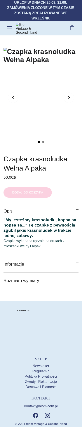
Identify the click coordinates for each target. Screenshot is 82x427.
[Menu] (9, 28)
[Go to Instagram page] (47, 415)
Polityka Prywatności (41, 376)
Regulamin (40, 371)
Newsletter (41, 366)
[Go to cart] (72, 28)
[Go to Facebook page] (35, 415)
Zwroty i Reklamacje (41, 381)
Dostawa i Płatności (41, 387)
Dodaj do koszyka (27, 192)
